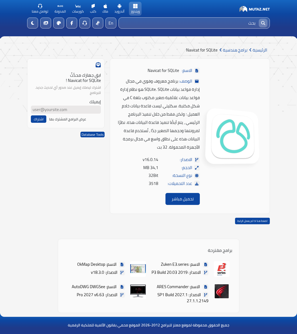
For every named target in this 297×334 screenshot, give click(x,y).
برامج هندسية (234, 50)
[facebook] (71, 23)
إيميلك (95, 102)
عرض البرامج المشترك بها (67, 119)
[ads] (97, 23)
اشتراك (38, 119)
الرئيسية (259, 50)
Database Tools (92, 134)
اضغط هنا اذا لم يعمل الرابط (252, 220)
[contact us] (84, 23)
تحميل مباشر (183, 199)
